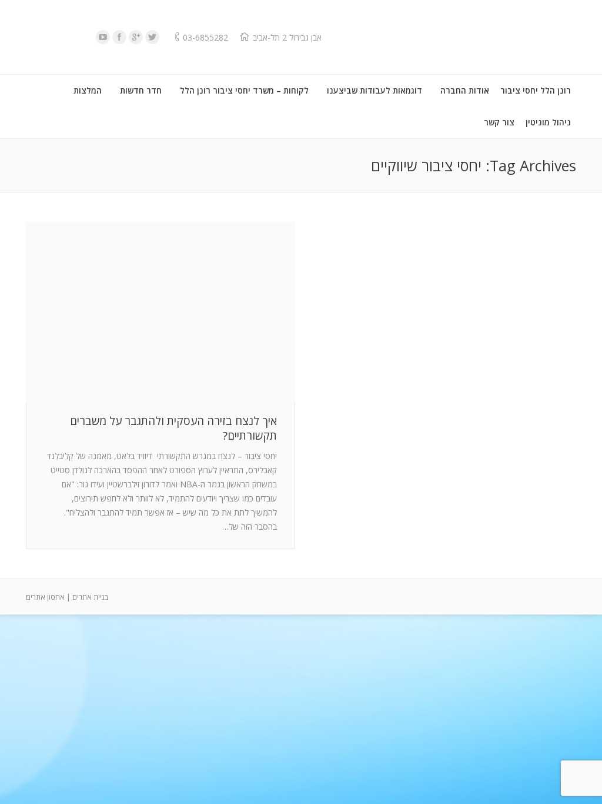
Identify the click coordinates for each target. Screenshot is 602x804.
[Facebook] (119, 37)
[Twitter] (152, 37)
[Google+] (136, 37)
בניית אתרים (90, 597)
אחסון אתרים (45, 597)
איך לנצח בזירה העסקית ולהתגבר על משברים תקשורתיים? (173, 428)
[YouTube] (103, 37)
